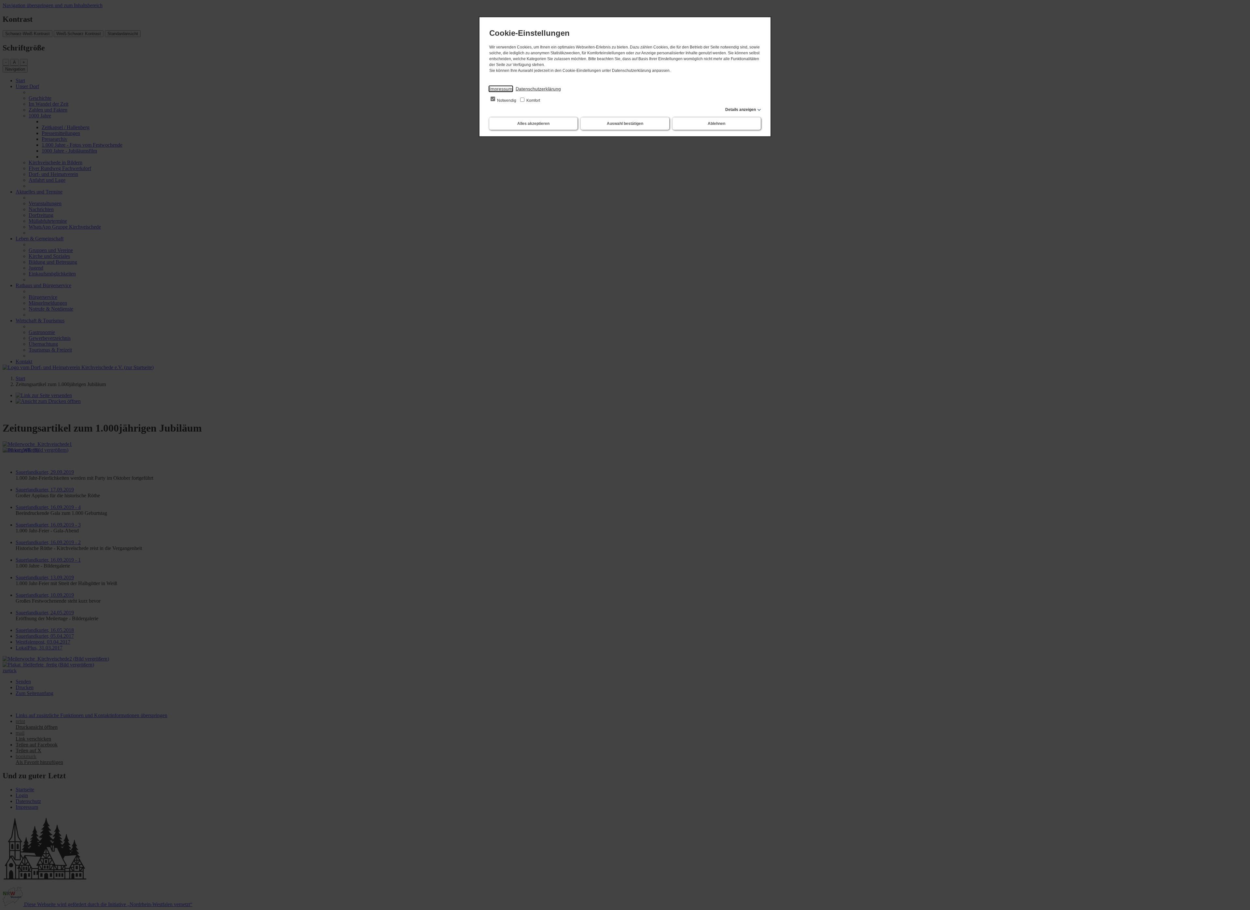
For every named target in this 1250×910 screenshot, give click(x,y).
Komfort (532, 100)
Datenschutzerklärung (538, 88)
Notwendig (506, 100)
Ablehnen (716, 123)
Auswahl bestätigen (625, 123)
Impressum (500, 88)
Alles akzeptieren (533, 123)
